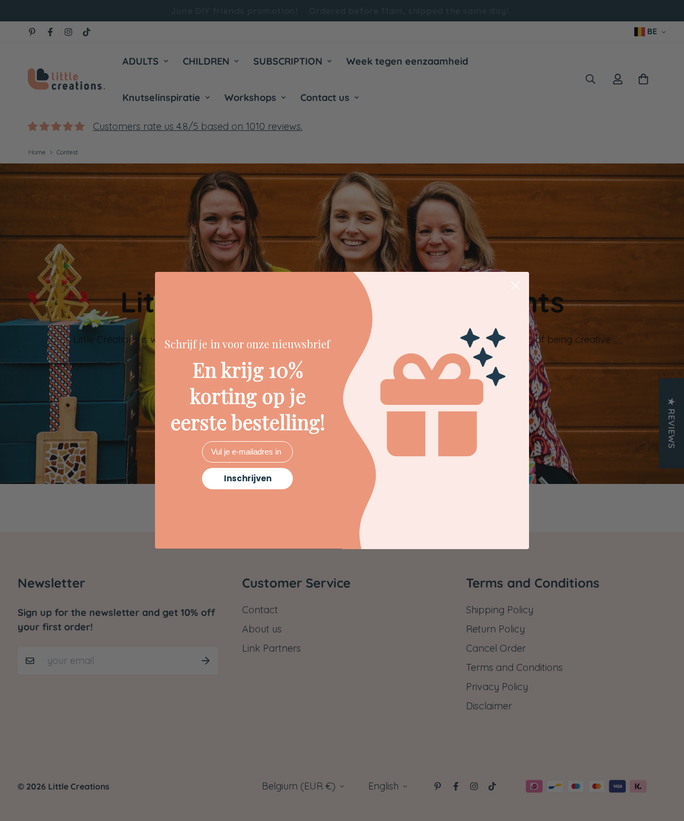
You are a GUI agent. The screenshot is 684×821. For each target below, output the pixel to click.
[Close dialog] (515, 285)
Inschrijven (247, 478)
